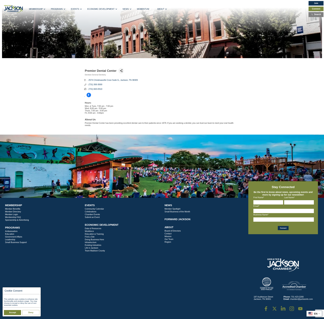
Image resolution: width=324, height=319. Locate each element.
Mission (168, 236)
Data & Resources (93, 228)
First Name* (258, 197)
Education (9, 234)
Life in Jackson (91, 248)
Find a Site (90, 237)
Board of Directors (173, 231)
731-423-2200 (297, 297)
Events (75, 9)
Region (168, 242)
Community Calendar (94, 209)
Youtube (301, 307)
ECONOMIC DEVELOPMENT (101, 224)
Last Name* (289, 197)
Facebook (267, 307)
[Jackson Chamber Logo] (13, 9)
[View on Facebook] (89, 96)
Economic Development (101, 9)
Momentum (143, 9)
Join (316, 3)
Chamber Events (92, 214)
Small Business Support (16, 242)
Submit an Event (92, 217)
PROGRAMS (12, 227)
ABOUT (169, 227)
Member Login (11, 214)
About (160, 9)
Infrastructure (90, 242)
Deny (30, 312)
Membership (36, 9)
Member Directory (13, 212)
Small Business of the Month (177, 212)
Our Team (169, 239)
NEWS (168, 205)
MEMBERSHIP (13, 205)
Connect (316, 9)
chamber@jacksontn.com (301, 299)
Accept (12, 312)
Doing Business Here (94, 239)
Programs (57, 9)
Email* (256, 206)
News (126, 9)
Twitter (275, 307)
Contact (168, 234)
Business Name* (260, 215)
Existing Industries (93, 245)
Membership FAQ (13, 217)
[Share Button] (121, 71)
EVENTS (90, 205)
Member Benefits (12, 209)
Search (317, 14)
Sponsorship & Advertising (17, 220)
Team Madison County (95, 251)
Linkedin (284, 307)
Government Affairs (13, 237)
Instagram (293, 307)
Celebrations (90, 212)
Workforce (89, 231)
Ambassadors (11, 231)
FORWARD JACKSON (177, 219)
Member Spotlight (172, 209)
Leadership (10, 239)
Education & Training (94, 234)
